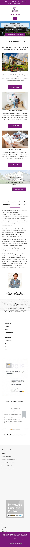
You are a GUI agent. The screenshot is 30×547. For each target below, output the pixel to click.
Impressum (4, 530)
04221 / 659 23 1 (10, 466)
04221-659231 (17, 1)
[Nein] (22, 540)
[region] (15, 28)
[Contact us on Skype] (13, 15)
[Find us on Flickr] (19, 15)
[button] (15, 18)
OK (15, 539)
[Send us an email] (11, 15)
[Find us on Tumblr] (16, 15)
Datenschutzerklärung (15, 543)
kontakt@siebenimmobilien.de (9, 463)
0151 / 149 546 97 (9, 472)
